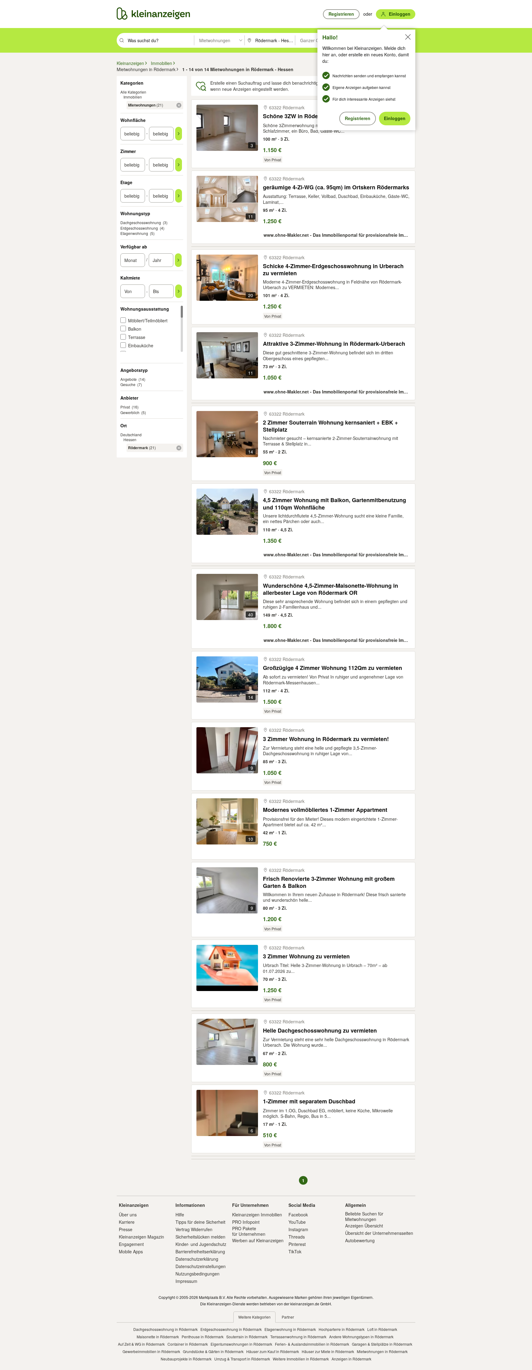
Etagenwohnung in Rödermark (290, 1329)
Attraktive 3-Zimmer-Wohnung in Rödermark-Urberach (334, 343)
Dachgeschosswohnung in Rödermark (165, 1329)
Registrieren (357, 118)
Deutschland (131, 434)
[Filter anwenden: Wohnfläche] (178, 133)
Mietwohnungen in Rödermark (382, 1351)
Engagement (131, 1244)
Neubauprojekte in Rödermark (186, 1358)
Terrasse (136, 337)
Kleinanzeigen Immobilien (257, 1214)
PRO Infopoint (246, 1222)
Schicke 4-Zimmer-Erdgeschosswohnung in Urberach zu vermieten (333, 269)
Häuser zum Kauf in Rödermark (272, 1351)
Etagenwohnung (134, 233)
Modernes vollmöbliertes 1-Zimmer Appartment (325, 809)
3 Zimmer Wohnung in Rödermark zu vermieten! (326, 739)
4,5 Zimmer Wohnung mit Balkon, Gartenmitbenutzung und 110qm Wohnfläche (334, 503)
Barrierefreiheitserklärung (200, 1251)
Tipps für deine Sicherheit (200, 1222)
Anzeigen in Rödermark (351, 1358)
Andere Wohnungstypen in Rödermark (361, 1336)
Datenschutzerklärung (196, 1259)
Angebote (128, 379)
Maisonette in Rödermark (158, 1336)
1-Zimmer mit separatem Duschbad (309, 1101)
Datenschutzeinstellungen (200, 1266)
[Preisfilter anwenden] (178, 291)
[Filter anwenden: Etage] (178, 196)
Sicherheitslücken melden (200, 1237)
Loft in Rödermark (382, 1329)
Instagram (298, 1229)
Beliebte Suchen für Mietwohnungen (364, 1216)
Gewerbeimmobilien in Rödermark (151, 1351)
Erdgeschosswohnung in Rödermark (231, 1329)
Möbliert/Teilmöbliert (147, 320)
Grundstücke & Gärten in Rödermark (213, 1351)
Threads (296, 1237)
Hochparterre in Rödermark (342, 1329)
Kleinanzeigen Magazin (141, 1237)
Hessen (129, 439)
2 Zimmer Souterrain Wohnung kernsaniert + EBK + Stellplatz (330, 426)
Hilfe (179, 1214)
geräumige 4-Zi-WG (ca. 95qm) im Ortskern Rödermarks (336, 187)
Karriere (127, 1222)
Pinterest (297, 1244)
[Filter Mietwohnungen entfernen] (178, 105)
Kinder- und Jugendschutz (200, 1244)
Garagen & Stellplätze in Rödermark (382, 1344)
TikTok (294, 1251)
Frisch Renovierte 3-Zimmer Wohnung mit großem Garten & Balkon (329, 882)
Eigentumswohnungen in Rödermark (241, 1344)
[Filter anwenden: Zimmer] (178, 164)
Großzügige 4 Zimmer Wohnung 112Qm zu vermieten (332, 667)
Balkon (134, 329)
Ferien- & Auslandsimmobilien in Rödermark (312, 1344)
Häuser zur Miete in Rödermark (328, 1351)
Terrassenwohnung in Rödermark (298, 1336)
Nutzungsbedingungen (197, 1274)
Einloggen (394, 118)
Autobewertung (360, 1240)
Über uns (128, 1214)
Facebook (298, 1214)
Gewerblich (129, 412)
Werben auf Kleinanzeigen (258, 1240)
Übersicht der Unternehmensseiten (379, 1233)
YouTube (297, 1222)
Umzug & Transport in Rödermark (242, 1358)
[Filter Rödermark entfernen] (178, 447)
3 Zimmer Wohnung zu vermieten (306, 956)
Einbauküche (140, 345)
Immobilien (132, 96)
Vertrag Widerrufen (193, 1229)
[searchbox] (160, 40)
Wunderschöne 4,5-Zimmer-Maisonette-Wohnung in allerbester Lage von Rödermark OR (330, 589)
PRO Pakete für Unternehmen (248, 1231)
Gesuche (127, 384)
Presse (125, 1229)
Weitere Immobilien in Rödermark (301, 1358)
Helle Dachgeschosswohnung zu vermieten (320, 1030)
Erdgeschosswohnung (139, 228)
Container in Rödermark (187, 1344)
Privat (125, 406)
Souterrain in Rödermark (247, 1336)
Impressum (186, 1281)
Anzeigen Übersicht (364, 1226)
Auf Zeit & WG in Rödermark (141, 1344)
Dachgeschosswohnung (140, 222)
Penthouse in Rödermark (203, 1336)
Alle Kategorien (133, 92)
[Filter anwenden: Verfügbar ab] (178, 260)
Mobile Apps (131, 1251)
